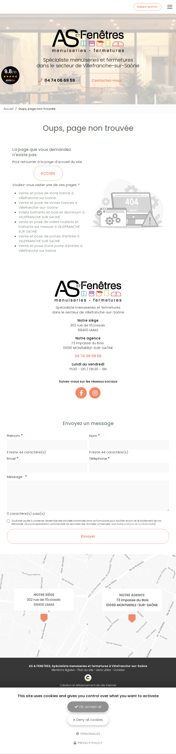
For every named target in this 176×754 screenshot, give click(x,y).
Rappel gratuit (147, 6)
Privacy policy (89, 743)
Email (11, 458)
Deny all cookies (89, 719)
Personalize (90, 733)
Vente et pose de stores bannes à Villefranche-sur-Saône (48, 205)
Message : (15, 476)
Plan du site (85, 670)
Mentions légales (63, 670)
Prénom (13, 435)
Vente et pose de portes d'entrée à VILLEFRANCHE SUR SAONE (49, 238)
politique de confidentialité (139, 524)
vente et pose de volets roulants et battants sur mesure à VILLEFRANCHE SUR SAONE (49, 226)
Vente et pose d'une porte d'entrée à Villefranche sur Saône (50, 248)
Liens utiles (103, 670)
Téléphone (98, 458)
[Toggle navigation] (170, 6)
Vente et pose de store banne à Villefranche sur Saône (46, 195)
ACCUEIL (48, 173)
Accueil (8, 109)
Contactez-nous (107, 80)
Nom (93, 435)
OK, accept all (89, 706)
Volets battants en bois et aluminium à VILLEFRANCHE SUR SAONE (52, 214)
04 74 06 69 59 (59, 80)
